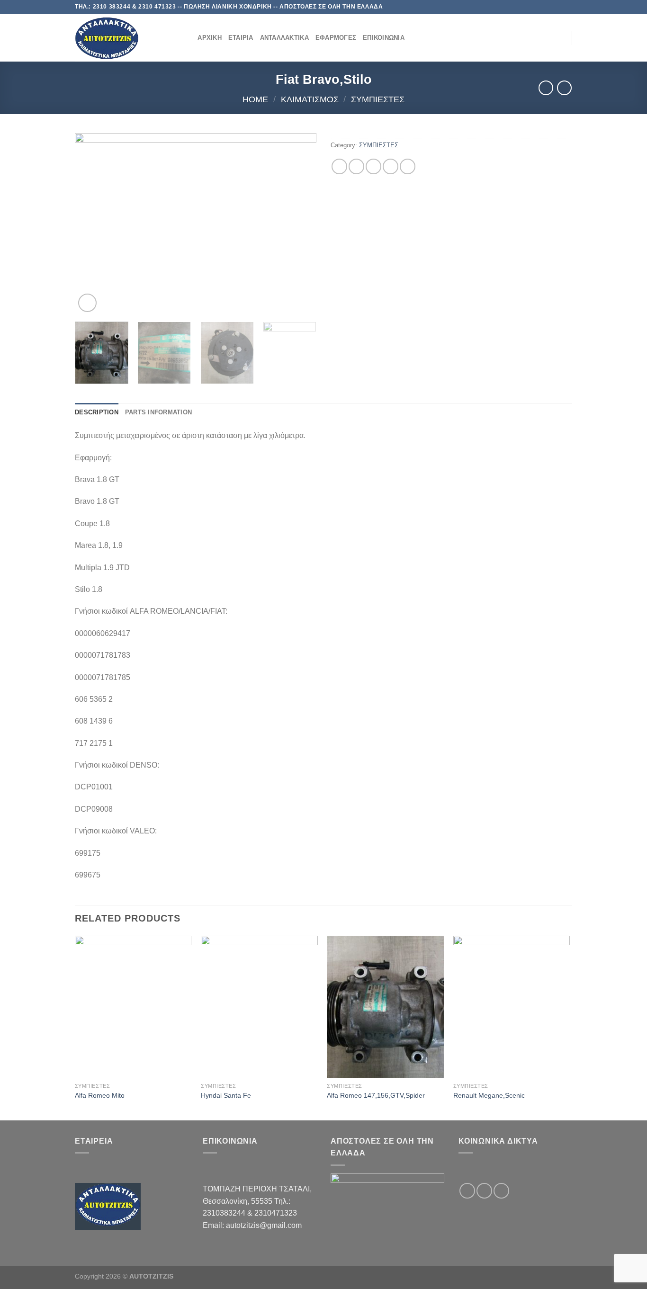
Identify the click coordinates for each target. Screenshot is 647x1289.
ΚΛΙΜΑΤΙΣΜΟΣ (310, 99)
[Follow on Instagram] (549, 7)
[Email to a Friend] (373, 166)
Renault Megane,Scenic (489, 1095)
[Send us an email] (558, 7)
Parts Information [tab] (158, 412)
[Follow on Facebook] (540, 7)
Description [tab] (96, 412)
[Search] (187, 38)
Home (255, 99)
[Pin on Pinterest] (390, 166)
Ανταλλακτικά (284, 37)
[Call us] (567, 7)
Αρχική (210, 37)
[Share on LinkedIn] (407, 166)
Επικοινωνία (383, 37)
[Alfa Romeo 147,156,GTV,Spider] (385, 1007)
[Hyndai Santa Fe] (259, 1007)
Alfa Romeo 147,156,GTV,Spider (376, 1095)
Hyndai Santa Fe (226, 1095)
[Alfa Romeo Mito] (133, 1007)
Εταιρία (240, 37)
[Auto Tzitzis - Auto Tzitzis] (122, 38)
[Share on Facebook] (339, 166)
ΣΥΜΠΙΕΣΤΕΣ (377, 99)
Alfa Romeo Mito (100, 1095)
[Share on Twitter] (356, 166)
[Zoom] (87, 303)
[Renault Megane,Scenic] (511, 1007)
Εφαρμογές (335, 37)
